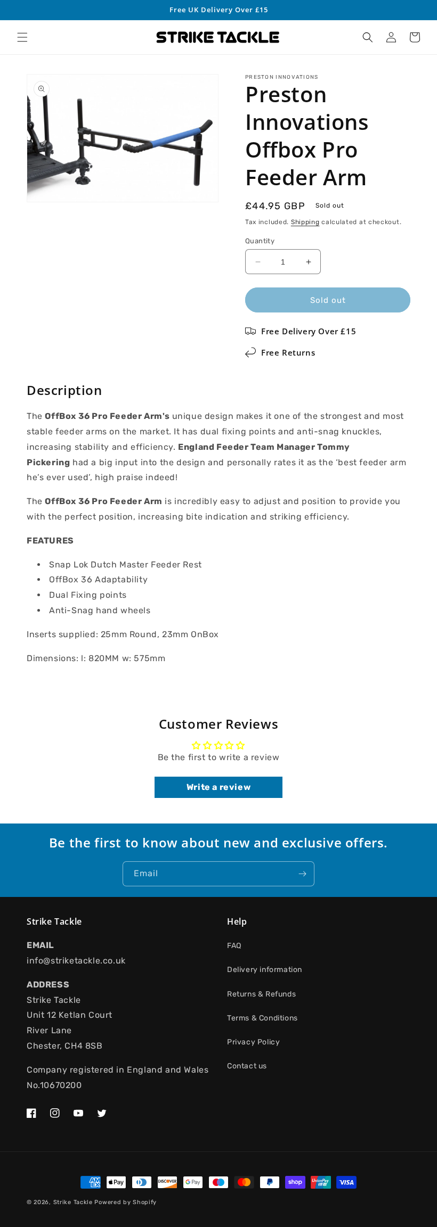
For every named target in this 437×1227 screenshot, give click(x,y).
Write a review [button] (218, 787)
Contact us (247, 1065)
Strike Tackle (73, 1202)
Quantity (259, 241)
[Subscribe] (302, 873)
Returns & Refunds (261, 994)
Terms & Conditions (262, 1018)
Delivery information (264, 969)
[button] (22, 37)
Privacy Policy (253, 1042)
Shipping (305, 222)
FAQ (234, 945)
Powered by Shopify (125, 1202)
